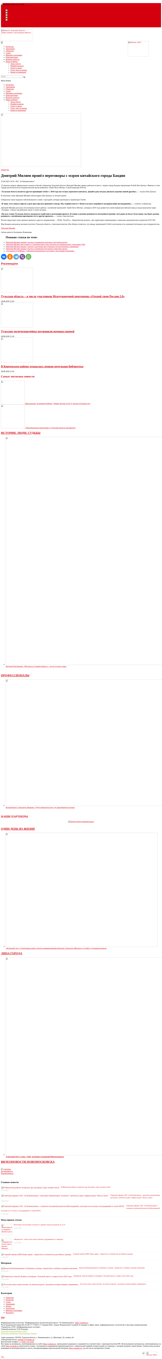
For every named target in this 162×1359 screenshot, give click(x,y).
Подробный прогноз (9, 6)
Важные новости (12, 59)
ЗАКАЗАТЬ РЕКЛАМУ (15, 26)
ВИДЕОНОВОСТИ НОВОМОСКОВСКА (28, 1161)
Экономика (10, 49)
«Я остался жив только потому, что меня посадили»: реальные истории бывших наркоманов (113, 1284)
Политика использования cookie (14, 1331)
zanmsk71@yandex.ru (26, 1340)
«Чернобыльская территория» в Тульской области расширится (50, 428)
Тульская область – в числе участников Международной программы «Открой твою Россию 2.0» (63, 296)
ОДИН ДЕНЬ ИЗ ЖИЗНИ (18, 828)
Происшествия (12, 57)
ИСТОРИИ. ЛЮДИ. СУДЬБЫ (20, 432)
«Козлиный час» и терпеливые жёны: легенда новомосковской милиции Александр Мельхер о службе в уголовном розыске (56, 948)
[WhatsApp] (28, 257)
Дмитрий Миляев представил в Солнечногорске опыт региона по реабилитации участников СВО (45, 244)
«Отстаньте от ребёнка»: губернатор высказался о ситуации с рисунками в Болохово (40, 251)
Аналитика (10, 1308)
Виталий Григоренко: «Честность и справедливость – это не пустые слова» (36, 666)
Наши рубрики (12, 62)
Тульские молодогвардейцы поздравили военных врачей (37, 331)
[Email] (7, 24)
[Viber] (22, 257)
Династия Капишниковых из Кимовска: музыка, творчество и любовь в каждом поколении (112, 1268)
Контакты (10, 1313)
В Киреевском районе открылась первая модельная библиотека (42, 366)
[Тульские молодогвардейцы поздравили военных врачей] (17, 327)
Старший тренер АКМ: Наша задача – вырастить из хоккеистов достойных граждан (103, 1254)
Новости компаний (18, 72)
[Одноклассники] (10, 257)
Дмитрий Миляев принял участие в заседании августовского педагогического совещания (42, 247)
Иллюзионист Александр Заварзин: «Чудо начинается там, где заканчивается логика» (40, 807)
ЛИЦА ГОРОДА (11, 953)
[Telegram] (16, 257)
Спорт (8, 53)
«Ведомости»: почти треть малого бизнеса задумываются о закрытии (38, 1239)
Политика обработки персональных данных (19, 1333)
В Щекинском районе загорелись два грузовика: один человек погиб (85, 1187)
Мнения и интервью (14, 55)
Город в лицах (16, 68)
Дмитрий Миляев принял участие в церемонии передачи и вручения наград (36, 242)
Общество (10, 51)
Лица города (15, 64)
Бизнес (8, 1306)
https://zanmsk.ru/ (81, 1323)
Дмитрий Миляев (8, 228)
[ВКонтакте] (4, 257)
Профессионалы (17, 66)
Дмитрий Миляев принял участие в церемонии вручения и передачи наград (36, 249)
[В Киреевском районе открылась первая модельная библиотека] (17, 362)
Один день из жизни (18, 70)
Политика (10, 47)
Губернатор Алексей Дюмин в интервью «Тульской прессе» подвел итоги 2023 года (103, 1276)
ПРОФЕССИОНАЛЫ (15, 675)
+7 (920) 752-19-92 (26, 1342)
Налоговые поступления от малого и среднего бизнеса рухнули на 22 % (39, 1225)
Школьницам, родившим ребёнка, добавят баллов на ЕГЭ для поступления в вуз (57, 404)
